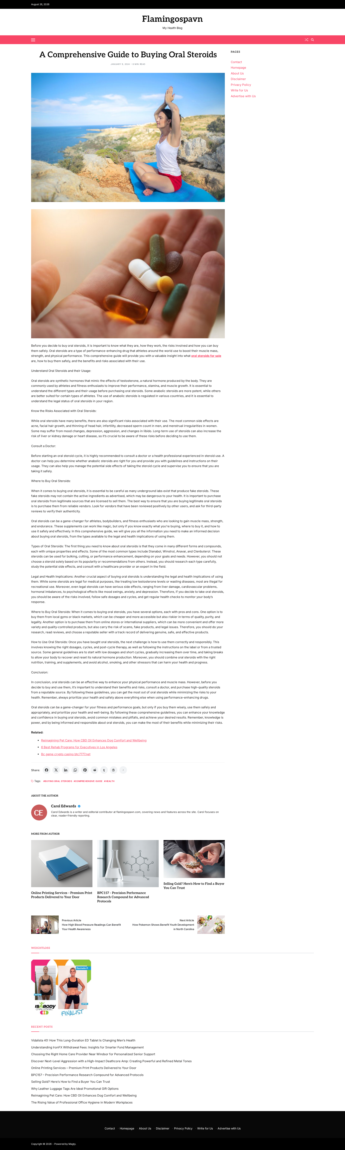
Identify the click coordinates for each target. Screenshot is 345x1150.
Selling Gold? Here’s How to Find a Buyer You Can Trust (70, 1082)
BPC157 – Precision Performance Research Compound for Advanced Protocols (123, 897)
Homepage (238, 67)
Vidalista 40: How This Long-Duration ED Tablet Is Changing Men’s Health (83, 1040)
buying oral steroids (58, 781)
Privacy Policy (241, 85)
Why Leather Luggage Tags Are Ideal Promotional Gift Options (75, 1089)
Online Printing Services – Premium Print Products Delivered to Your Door (83, 1068)
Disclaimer (238, 79)
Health (110, 781)
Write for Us (239, 90)
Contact (236, 62)
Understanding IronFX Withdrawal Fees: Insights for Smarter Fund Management (87, 1047)
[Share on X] (56, 770)
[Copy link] (123, 770)
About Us (237, 73)
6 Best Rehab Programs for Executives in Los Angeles (79, 747)
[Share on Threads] (113, 770)
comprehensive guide (88, 781)
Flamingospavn (172, 19)
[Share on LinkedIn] (65, 770)
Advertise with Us (243, 96)
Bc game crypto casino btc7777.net (65, 754)
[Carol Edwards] (39, 812)
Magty (71, 1143)
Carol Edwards (64, 806)
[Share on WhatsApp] (75, 770)
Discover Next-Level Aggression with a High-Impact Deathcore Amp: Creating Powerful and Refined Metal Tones (111, 1061)
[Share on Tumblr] (104, 770)
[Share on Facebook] (46, 770)
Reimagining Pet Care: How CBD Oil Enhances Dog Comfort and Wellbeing (94, 740)
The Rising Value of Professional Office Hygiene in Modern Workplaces (82, 1102)
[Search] (312, 39)
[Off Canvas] (33, 40)
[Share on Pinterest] (85, 770)
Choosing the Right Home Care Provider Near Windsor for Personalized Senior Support (93, 1054)
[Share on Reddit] (94, 770)
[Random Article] (306, 40)
